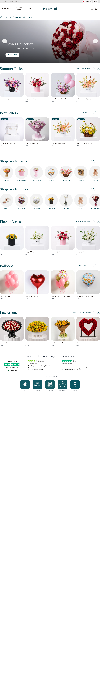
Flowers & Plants (19, 8)
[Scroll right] (98, 161)
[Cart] (96, 8)
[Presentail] (50, 8)
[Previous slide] (4, 41)
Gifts (30, 8)
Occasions (5, 8)
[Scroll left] (93, 161)
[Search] (88, 8)
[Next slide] (95, 41)
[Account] (92, 8)
